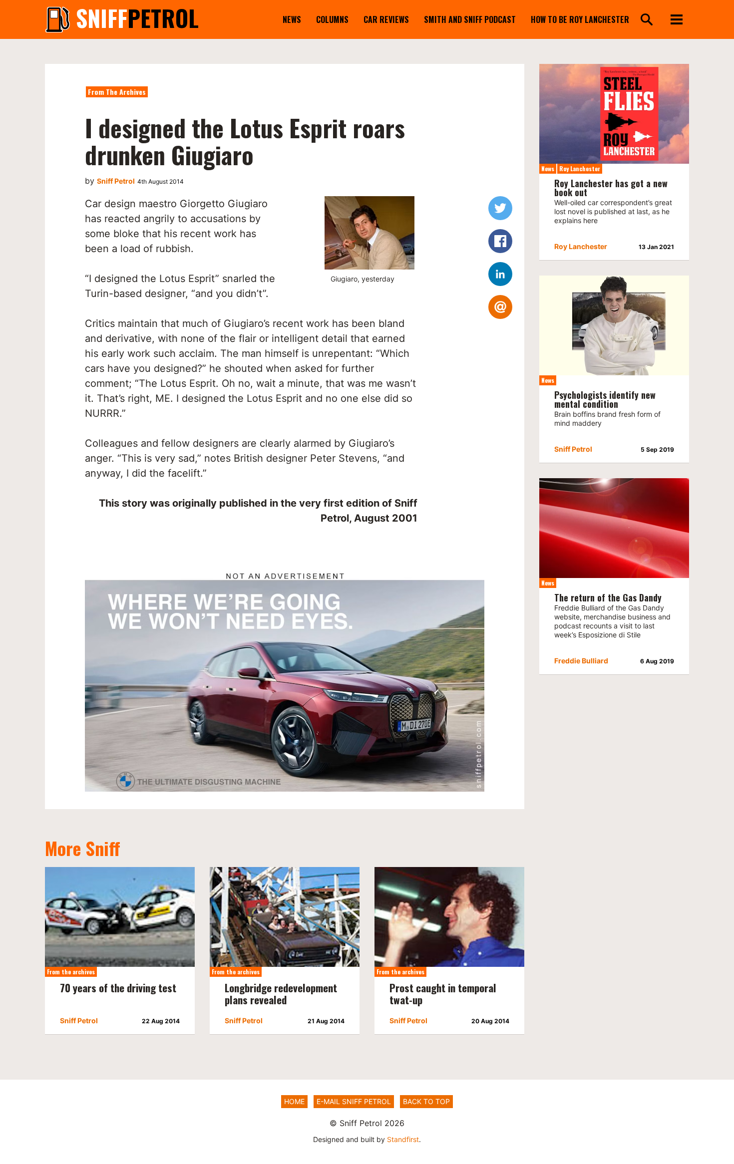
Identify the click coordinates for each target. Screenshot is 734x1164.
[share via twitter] (500, 208)
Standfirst (403, 1139)
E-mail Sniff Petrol (354, 1101)
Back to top (426, 1101)
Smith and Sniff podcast (470, 19)
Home (294, 1101)
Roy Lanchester (579, 168)
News (292, 19)
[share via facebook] (500, 241)
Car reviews (386, 19)
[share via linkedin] (500, 274)
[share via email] (500, 307)
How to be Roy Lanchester (580, 19)
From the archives (117, 91)
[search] (646, 20)
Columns (332, 19)
